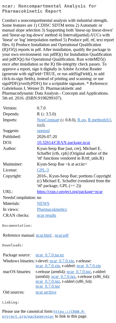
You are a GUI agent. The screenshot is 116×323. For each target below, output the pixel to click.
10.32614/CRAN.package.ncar (63, 142)
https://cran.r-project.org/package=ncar (70, 191)
